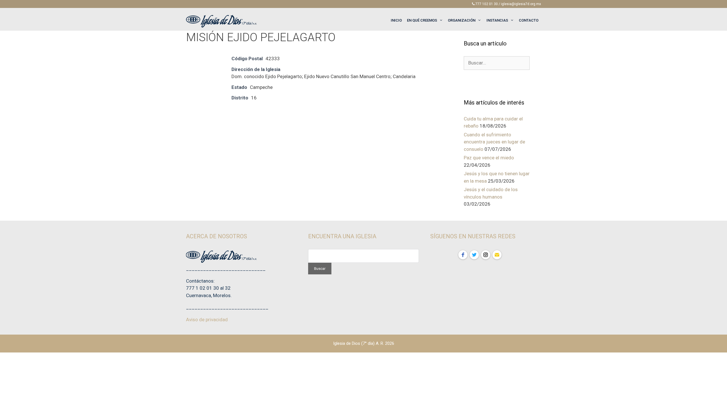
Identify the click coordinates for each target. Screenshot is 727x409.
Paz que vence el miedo (489, 157)
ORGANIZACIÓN (461, 20)
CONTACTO (528, 20)
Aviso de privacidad (207, 319)
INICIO (396, 20)
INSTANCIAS (497, 20)
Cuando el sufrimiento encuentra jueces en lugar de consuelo (494, 142)
